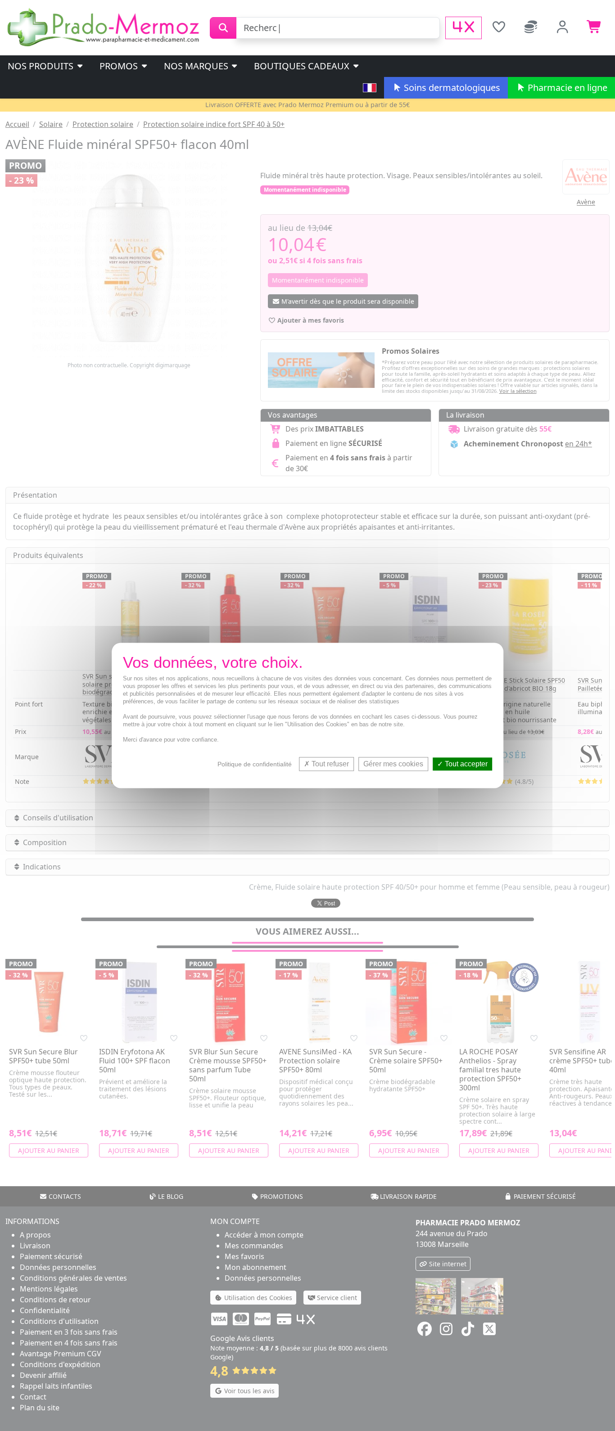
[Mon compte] (562, 28)
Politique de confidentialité (254, 764)
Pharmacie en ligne (566, 87)
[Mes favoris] (499, 28)
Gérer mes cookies (393, 764)
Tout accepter (465, 764)
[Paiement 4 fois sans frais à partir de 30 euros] (463, 28)
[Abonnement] (531, 28)
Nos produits (42, 66)
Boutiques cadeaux (303, 66)
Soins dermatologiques (451, 87)
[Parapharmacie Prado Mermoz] (104, 27)
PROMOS (119, 66)
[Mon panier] (594, 28)
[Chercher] (223, 28)
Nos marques (197, 66)
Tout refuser (329, 764)
